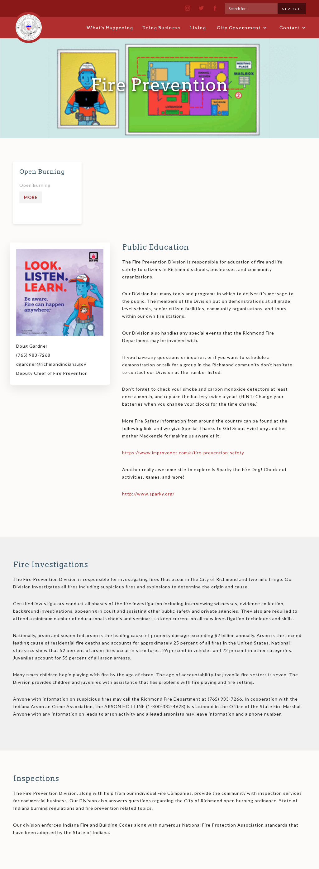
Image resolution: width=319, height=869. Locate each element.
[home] (28, 24)
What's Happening (109, 27)
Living (197, 27)
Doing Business (161, 27)
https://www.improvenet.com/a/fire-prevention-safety (183, 452)
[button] (242, 27)
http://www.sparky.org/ (148, 493)
